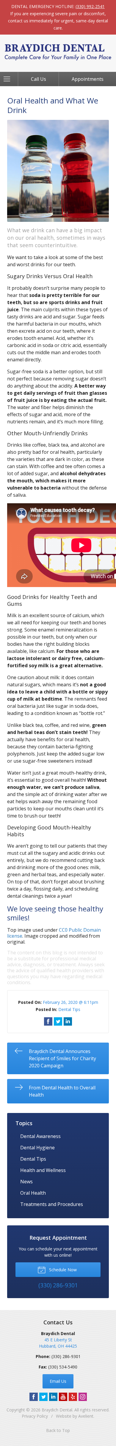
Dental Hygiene (37, 1147)
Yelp (73, 1397)
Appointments (88, 79)
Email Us (58, 1381)
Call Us (38, 79)
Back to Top (58, 1430)
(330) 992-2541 (90, 6)
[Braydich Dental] (58, 52)
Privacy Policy (35, 1416)
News (26, 1181)
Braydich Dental (57, 1410)
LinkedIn (53, 1397)
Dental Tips (69, 1009)
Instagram (83, 1397)
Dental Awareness (40, 1136)
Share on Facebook (48, 1021)
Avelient (85, 1416)
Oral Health (33, 1193)
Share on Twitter (58, 1021)
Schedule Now (62, 1269)
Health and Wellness (43, 1170)
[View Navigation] (9, 79)
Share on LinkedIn (68, 1021)
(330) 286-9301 (66, 1356)
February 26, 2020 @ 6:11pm (70, 1002)
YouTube (63, 1397)
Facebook (33, 1397)
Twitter (43, 1397)
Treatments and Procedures (51, 1204)
